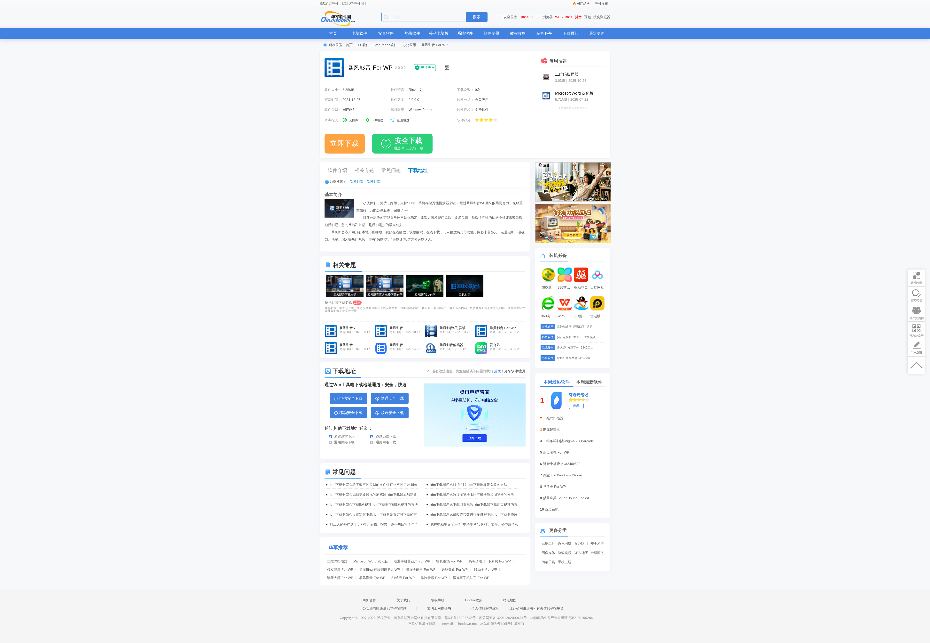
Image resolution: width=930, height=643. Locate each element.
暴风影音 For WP (372, 577)
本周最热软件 (556, 382)
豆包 (587, 17)
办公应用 (409, 45)
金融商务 (597, 553)
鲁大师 (561, 347)
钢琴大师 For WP (340, 577)
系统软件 (465, 33)
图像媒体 (548, 553)
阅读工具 (548, 562)
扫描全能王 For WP (420, 569)
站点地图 (510, 600)
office (560, 358)
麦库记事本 (551, 429)
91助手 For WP (485, 569)
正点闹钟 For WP (556, 452)
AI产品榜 (583, 3)
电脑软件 (359, 33)
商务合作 (369, 600)
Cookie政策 (473, 600)
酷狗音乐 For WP (434, 577)
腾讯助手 (579, 326)
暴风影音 (356, 182)
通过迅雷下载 (344, 436)
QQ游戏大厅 (581, 316)
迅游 (589, 326)
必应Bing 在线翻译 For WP (379, 569)
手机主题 (564, 562)
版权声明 (437, 600)
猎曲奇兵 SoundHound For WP (566, 498)
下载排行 (570, 33)
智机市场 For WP (449, 561)
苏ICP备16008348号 (460, 618)
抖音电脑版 (564, 337)
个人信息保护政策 (485, 608)
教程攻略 (518, 33)
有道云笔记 (578, 395)
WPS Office (564, 17)
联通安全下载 (392, 413)
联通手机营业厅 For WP (412, 561)
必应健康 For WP (340, 569)
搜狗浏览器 (601, 17)
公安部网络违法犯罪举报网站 (385, 608)
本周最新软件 (589, 382)
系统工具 (548, 543)
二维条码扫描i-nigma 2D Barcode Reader (571, 441)
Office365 (526, 17)
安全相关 (597, 543)
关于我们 (403, 600)
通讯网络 (564, 543)
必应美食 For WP (455, 569)
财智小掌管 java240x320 (562, 464)
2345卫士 (587, 347)
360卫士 (548, 287)
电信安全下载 (351, 398)
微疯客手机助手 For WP (471, 577)
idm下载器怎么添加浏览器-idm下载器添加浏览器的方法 (472, 494)
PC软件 (363, 45)
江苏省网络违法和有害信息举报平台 (536, 608)
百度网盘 (597, 287)
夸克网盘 (571, 358)
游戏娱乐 (564, 553)
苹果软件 (412, 33)
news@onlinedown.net (459, 624)
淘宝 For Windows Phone (562, 475)
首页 (333, 33)
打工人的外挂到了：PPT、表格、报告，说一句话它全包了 (374, 524)
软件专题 (491, 33)
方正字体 (573, 347)
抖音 (578, 17)
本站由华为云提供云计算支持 (502, 624)
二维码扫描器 (337, 561)
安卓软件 (386, 33)
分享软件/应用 (515, 371)
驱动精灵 (581, 287)
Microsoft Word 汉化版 (370, 561)
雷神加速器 (564, 326)
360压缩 (584, 358)
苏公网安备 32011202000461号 (503, 618)
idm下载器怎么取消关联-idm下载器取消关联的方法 (468, 485)
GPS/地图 (581, 553)
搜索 (476, 17)
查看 (576, 406)
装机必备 (544, 33)
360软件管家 (565, 287)
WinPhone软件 (386, 45)
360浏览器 (545, 17)
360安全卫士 (507, 17)
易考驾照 (475, 561)
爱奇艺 (577, 337)
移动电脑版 (438, 33)
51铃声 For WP (403, 577)
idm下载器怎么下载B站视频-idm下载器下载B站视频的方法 (374, 504)
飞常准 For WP (554, 486)
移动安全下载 (351, 413)
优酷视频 (589, 337)
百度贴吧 (551, 509)
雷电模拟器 (598, 316)
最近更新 (597, 33)
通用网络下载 (344, 442)
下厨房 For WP (499, 561)
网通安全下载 (392, 398)
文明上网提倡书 (439, 608)
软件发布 (601, 3)
